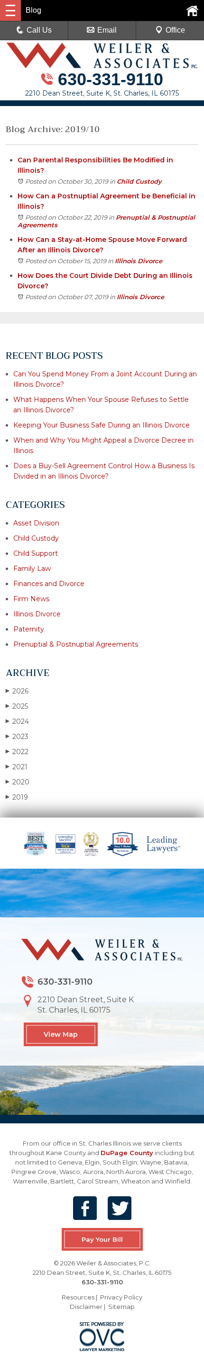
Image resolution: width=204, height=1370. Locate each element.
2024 (17, 721)
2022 (17, 751)
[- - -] (10, 10)
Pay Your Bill (102, 1239)
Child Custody (139, 181)
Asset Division (36, 523)
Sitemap (121, 1306)
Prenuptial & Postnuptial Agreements (75, 644)
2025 (17, 706)
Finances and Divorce (48, 583)
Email (107, 30)
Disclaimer (86, 1306)
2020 (17, 782)
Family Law (32, 568)
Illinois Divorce (138, 261)
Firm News (31, 599)
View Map (61, 1034)
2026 (17, 691)
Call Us (39, 30)
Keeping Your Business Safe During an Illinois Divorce (101, 425)
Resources (78, 1297)
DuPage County (127, 1152)
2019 (17, 797)
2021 (17, 767)
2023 (17, 736)
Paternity (28, 629)
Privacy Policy (121, 1297)
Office (175, 30)
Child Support (35, 553)
